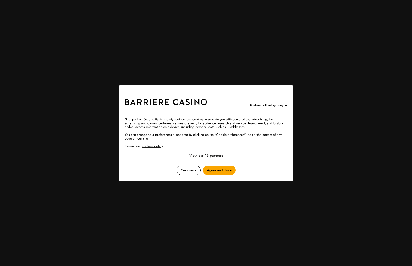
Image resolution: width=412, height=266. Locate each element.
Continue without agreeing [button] (268, 105)
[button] (206, 155)
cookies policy (152, 146)
